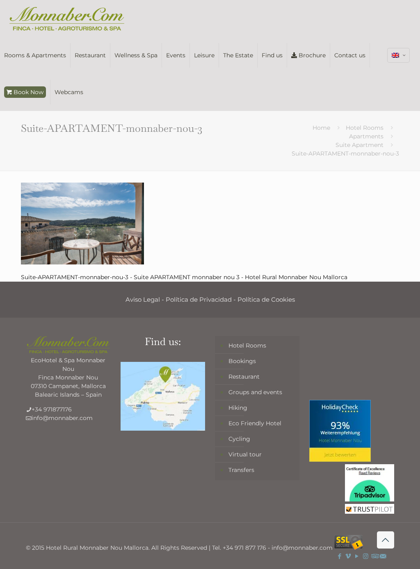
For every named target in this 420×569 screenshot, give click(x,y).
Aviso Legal (143, 299)
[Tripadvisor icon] (374, 556)
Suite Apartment (359, 145)
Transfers (241, 470)
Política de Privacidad (199, 299)
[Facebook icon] (340, 556)
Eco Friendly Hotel (254, 423)
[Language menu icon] (398, 55)
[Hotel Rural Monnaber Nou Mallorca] (67, 18)
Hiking (237, 407)
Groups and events (255, 392)
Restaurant (244, 376)
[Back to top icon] (385, 540)
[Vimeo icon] (348, 556)
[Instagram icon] (366, 556)
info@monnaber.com (62, 418)
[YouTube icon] (357, 556)
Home (321, 127)
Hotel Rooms (364, 127)
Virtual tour (245, 454)
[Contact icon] (383, 556)
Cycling (239, 439)
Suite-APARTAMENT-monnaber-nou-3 (345, 153)
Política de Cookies (266, 299)
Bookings (242, 361)
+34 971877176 (52, 409)
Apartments (366, 136)
